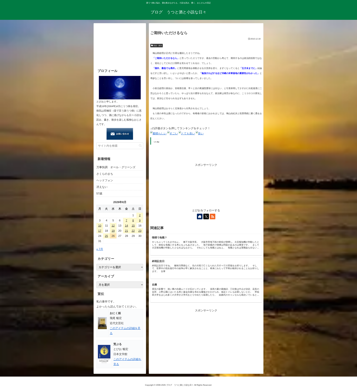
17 (99, 230)
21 (126, 230)
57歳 (99, 193)
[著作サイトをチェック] (199, 216)
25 (106, 235)
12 (113, 225)
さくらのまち (104, 173)
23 (139, 230)
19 (113, 230)
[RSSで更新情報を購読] (212, 216)
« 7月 (99, 249)
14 (126, 225)
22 (133, 230)
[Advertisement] (206, 186)
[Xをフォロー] (206, 216)
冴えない (102, 186)
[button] (140, 145)
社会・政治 (158, 45)
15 (133, 225)
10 (99, 225)
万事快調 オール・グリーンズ (115, 167)
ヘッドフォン (104, 180)
